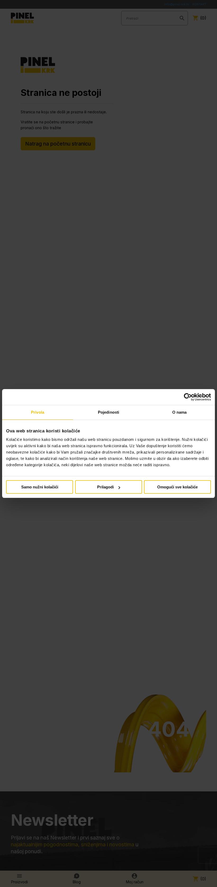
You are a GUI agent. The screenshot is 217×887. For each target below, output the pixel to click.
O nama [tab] (179, 412)
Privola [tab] (37, 412)
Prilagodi (105, 487)
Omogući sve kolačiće (177, 487)
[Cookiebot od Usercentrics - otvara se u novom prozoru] (188, 397)
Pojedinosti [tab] (108, 412)
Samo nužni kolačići (39, 487)
